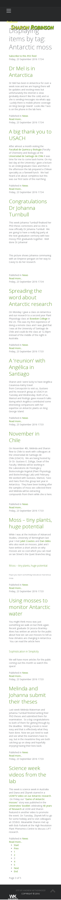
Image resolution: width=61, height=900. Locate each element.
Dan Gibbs (45, 541)
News (25, 115)
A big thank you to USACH (30, 135)
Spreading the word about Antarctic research (30, 297)
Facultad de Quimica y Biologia (25, 149)
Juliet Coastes (27, 541)
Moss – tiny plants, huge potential (30, 523)
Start (16, 845)
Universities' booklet (19, 805)
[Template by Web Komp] (12, 897)
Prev (16, 848)
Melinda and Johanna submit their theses (27, 695)
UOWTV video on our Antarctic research (30, 795)
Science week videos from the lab (27, 774)
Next (16, 868)
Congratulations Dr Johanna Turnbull (28, 208)
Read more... (15, 119)
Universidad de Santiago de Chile (26, 156)
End (16, 871)
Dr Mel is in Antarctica (22, 71)
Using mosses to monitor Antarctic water (29, 607)
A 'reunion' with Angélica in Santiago (27, 367)
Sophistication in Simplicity (24, 651)
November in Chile (24, 437)
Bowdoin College (38, 318)
